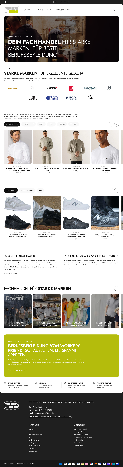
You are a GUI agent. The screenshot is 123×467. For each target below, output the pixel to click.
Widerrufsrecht (34, 440)
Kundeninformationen (36, 435)
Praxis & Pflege (79, 446)
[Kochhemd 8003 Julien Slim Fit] (76, 147)
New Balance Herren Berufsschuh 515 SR (47, 236)
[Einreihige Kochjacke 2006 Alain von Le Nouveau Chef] (18, 147)
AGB (30, 437)
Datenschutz (33, 451)
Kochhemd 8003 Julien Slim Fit (76, 168)
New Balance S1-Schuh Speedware (105, 236)
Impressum (32, 448)
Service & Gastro (79, 443)
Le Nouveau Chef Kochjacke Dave (47, 169)
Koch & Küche (78, 440)
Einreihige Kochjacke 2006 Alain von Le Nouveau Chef (18, 169)
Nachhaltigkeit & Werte (81, 435)
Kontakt (31, 432)
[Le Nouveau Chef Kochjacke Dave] (47, 147)
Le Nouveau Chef (17, 166)
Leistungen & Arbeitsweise (82, 432)
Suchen (31, 429)
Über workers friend (80, 429)
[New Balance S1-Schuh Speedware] (105, 213)
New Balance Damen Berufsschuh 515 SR (18, 236)
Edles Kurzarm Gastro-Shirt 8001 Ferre (105, 169)
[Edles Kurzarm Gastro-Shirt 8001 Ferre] (105, 147)
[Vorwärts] (82, 2)
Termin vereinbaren (35, 446)
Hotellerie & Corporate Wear (83, 437)
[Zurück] (41, 2)
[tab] (12, 124)
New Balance (17, 232)
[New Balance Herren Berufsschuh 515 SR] (47, 213)
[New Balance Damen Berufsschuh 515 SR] (18, 213)
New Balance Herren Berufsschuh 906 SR (76, 236)
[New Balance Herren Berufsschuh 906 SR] (76, 213)
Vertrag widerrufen (35, 443)
